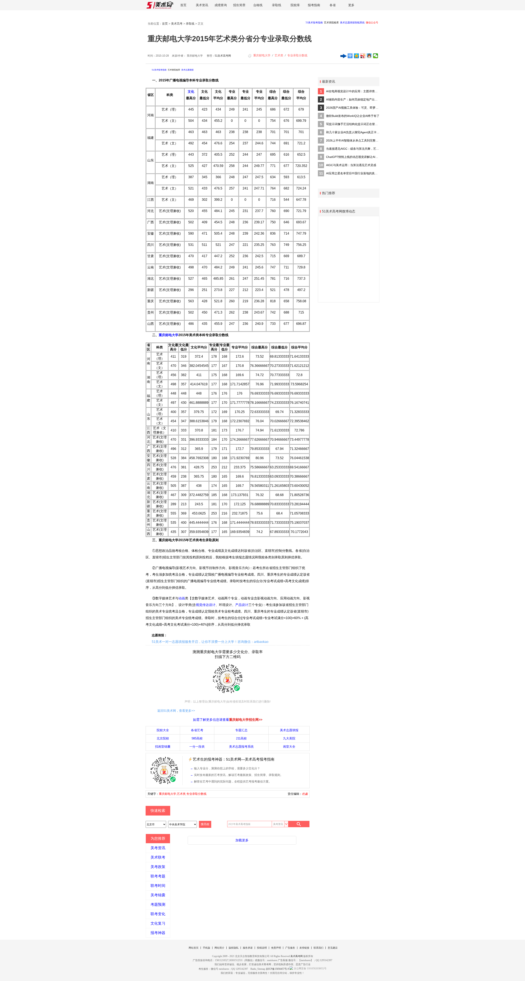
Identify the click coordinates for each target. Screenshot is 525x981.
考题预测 (158, 904)
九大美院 (289, 738)
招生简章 (239, 5)
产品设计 (241, 605)
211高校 (241, 738)
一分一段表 (197, 746)
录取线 (276, 5)
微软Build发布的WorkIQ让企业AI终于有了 (352, 115)
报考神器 (158, 933)
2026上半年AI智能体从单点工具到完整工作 (352, 140)
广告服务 (290, 947)
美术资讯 (202, 5)
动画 (181, 598)
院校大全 (163, 730)
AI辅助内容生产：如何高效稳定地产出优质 (352, 99)
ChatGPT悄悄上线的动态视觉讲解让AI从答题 (352, 157)
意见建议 (333, 947)
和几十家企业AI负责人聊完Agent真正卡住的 (352, 132)
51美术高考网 (223, 55)
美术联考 (158, 857)
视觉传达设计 (206, 605)
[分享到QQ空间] (356, 55)
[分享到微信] (375, 55)
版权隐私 (234, 947)
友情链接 (304, 947)
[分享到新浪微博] (362, 55)
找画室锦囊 (162, 746)
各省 (333, 5)
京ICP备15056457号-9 (277, 968)
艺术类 (279, 55)
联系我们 (318, 947)
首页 (183, 5)
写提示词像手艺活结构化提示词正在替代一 (352, 124)
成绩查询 (221, 5)
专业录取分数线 (297, 55)
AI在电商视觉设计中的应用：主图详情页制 (352, 91)
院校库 (295, 5)
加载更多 (242, 840)
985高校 (197, 738)
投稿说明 (262, 947)
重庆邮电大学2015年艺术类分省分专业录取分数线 (230, 38)
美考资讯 (158, 848)
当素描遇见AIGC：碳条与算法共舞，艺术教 (352, 148)
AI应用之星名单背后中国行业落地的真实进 (352, 173)
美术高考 (177, 23)
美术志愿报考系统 (241, 746)
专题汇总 (241, 730)
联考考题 (158, 876)
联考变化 (158, 914)
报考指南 (314, 5)
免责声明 (276, 947)
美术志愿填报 (187, 70)
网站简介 (219, 947)
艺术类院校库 (174, 70)
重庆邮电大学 (261, 55)
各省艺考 (197, 730)
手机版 (206, 947)
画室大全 (289, 746)
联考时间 (158, 886)
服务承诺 (248, 947)
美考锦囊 (158, 895)
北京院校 (163, 738)
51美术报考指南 (159, 70)
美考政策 (158, 867)
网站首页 (194, 947)
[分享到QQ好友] (369, 55)
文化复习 (158, 923)
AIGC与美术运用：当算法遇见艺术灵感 (351, 165)
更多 (351, 5)
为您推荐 (158, 838)
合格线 (257, 5)
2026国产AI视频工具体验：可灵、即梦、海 (352, 107)
